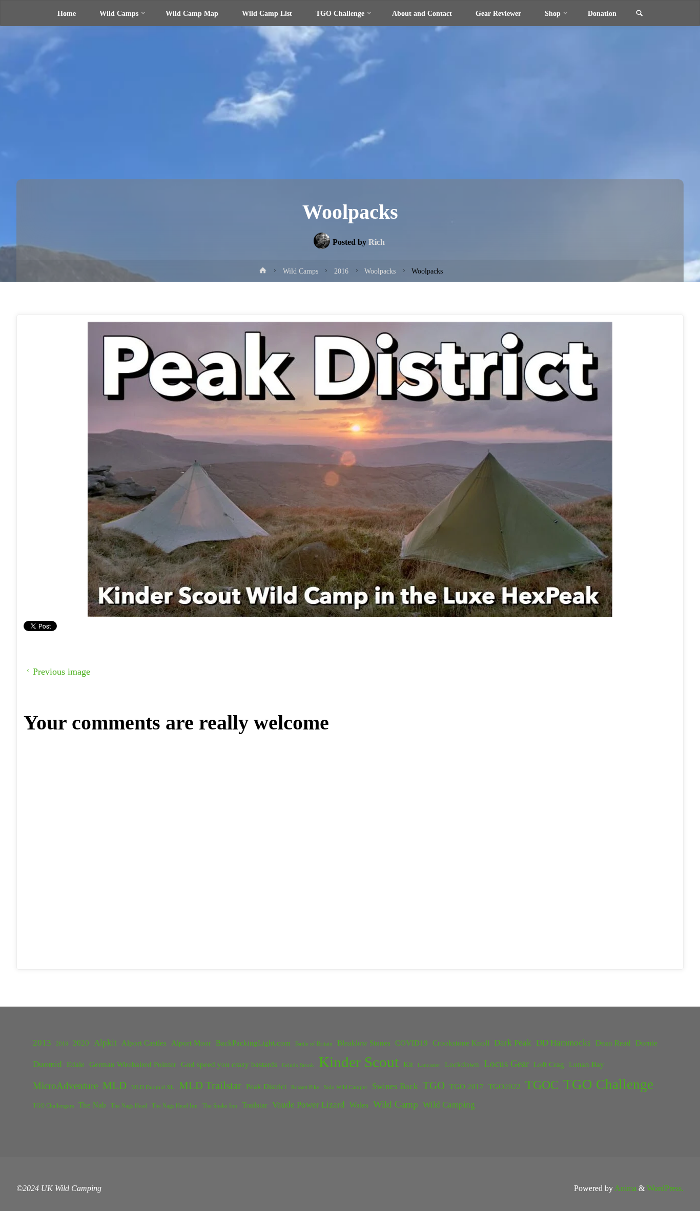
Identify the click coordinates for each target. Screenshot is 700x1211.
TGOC (542, 1085)
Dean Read (613, 1043)
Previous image (61, 671)
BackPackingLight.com (253, 1043)
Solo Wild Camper (345, 1087)
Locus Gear (506, 1063)
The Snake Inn (219, 1106)
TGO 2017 (466, 1086)
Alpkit (105, 1043)
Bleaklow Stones (363, 1043)
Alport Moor (191, 1043)
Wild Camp (395, 1104)
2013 (42, 1043)
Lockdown (462, 1064)
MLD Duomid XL (152, 1087)
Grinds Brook (298, 1065)
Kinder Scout (359, 1062)
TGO (434, 1085)
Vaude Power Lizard (308, 1105)
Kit (408, 1064)
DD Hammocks (563, 1043)
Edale (76, 1064)
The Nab (92, 1105)
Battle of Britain (314, 1044)
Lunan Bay (586, 1064)
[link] (639, 14)
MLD (114, 1085)
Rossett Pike (305, 1087)
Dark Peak (512, 1043)
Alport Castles (144, 1043)
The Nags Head (129, 1106)
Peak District (266, 1086)
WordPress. (665, 1188)
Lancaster (429, 1065)
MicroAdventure (65, 1085)
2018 (62, 1044)
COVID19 (411, 1043)
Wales (358, 1105)
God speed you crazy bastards (229, 1064)
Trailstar (254, 1105)
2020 (81, 1043)
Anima (624, 1188)
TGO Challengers (53, 1106)
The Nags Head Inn (175, 1106)
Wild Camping (449, 1105)
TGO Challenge (608, 1084)
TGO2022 (504, 1086)
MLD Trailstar (210, 1085)
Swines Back (395, 1086)
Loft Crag (548, 1064)
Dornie (646, 1043)
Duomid (47, 1064)
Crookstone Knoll (461, 1043)
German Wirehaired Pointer (132, 1064)
